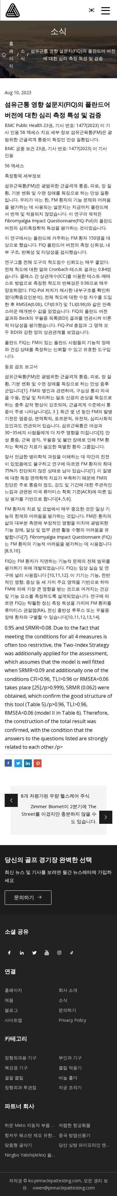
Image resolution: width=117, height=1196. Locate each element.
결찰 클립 (14, 1078)
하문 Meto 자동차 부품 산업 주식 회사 (30, 1126)
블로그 (11, 1010)
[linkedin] (22, 953)
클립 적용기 (70, 1068)
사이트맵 (13, 1020)
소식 (23, 54)
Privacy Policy (72, 1020)
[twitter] (34, 953)
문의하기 (24, 897)
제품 (9, 1000)
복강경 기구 (16, 1068)
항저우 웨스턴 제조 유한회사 (30, 1136)
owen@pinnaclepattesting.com (64, 1188)
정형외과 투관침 (21, 1087)
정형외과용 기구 (21, 1058)
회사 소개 (68, 990)
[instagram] (59, 953)
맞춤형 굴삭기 (18, 1145)
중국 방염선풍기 (74, 1135)
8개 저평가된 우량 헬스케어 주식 (55, 796)
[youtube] (46, 953)
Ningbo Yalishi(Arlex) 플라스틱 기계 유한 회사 (30, 1156)
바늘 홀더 (68, 1078)
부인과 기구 (70, 1058)
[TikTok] (71, 953)
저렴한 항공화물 (74, 1125)
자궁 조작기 (70, 1087)
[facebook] (9, 953)
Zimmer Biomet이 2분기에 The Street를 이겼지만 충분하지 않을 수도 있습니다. (59, 813)
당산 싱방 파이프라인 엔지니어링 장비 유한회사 (84, 1146)
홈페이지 (11, 55)
